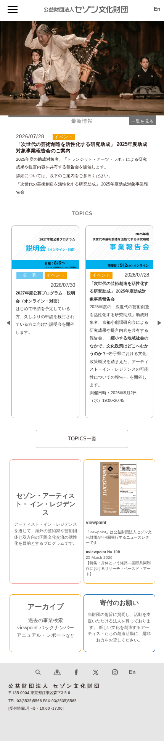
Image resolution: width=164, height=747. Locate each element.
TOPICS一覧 (82, 438)
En (157, 9)
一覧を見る (142, 121)
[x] (95, 679)
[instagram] (115, 679)
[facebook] (76, 679)
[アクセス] (57, 679)
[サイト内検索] (38, 679)
